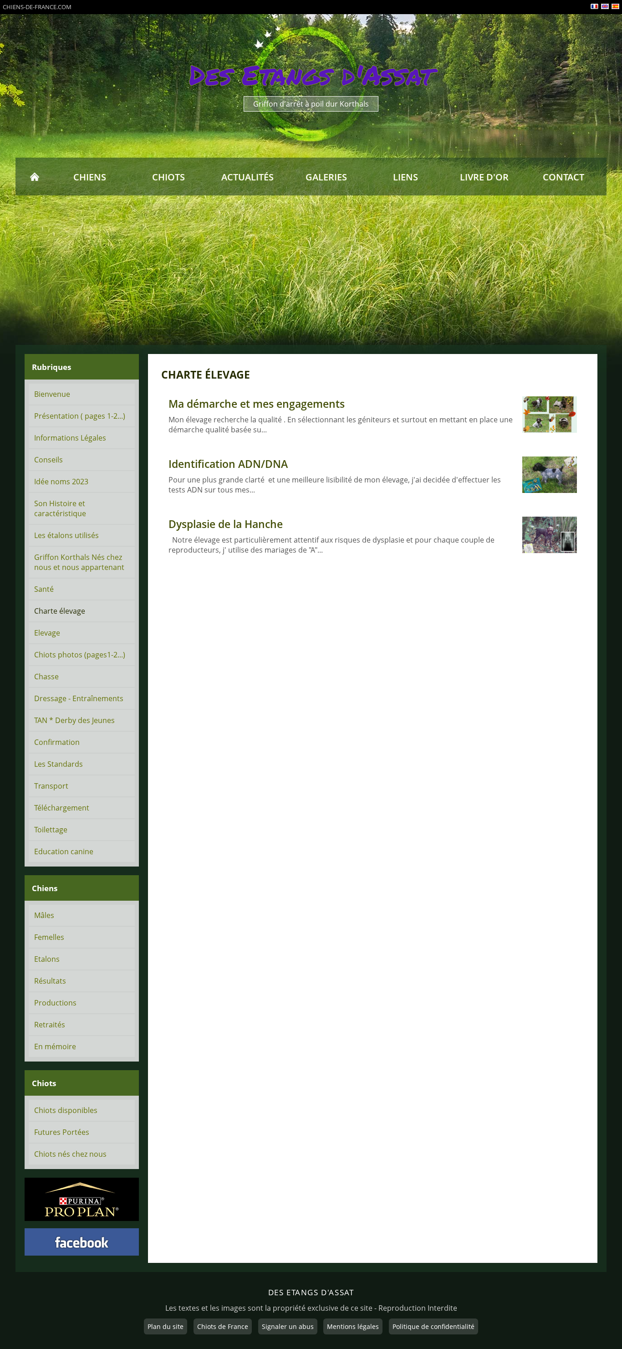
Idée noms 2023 (61, 482)
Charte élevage (59, 611)
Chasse (46, 677)
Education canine (63, 851)
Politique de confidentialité (433, 1326)
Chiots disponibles (65, 1110)
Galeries (326, 176)
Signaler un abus (288, 1326)
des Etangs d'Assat (311, 1292)
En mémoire (55, 1046)
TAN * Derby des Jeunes (74, 720)
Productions (55, 1003)
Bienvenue (52, 394)
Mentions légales (353, 1326)
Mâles (44, 915)
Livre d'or (484, 176)
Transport (51, 786)
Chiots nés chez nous (70, 1154)
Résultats (50, 981)
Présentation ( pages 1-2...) (79, 416)
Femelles (49, 937)
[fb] (82, 1242)
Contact (563, 176)
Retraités (49, 1025)
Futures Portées (61, 1132)
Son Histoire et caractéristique (60, 508)
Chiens (89, 176)
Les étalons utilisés (66, 535)
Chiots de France (222, 1326)
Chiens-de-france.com (37, 7)
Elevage (47, 633)
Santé (44, 589)
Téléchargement (61, 808)
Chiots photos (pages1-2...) (79, 655)
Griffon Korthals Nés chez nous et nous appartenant (79, 562)
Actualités (247, 176)
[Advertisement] (311, 270)
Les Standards (58, 764)
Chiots (168, 176)
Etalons (47, 959)
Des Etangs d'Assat (311, 74)
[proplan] (82, 1199)
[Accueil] (34, 176)
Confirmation (57, 742)
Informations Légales (70, 438)
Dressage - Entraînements (78, 698)
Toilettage (50, 830)
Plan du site (166, 1326)
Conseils (48, 460)
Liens (405, 176)
